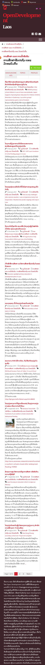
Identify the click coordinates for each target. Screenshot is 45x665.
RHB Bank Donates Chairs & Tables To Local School (20, 371)
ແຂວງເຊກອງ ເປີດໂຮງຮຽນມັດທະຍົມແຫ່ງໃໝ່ (19, 303)
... (28, 136)
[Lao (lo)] (40, 9)
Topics (22, 73)
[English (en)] (37, 9)
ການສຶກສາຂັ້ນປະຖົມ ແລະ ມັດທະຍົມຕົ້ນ (14, 51)
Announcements (10, 74)
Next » (29, 574)
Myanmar (33, 2)
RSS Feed (36, 68)
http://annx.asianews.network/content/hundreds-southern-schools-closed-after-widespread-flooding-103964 (22, 464)
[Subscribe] (39, 34)
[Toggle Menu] (40, 39)
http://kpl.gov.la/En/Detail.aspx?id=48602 (20, 399)
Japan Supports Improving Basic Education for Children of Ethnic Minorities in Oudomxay (22, 94)
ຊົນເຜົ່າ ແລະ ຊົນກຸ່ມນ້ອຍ (26, 87)
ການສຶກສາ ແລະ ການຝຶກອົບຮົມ (12, 48)
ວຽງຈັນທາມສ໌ (24, 149)
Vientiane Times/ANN (28, 409)
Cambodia (16, 2)
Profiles (34, 73)
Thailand (7, 5)
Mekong (7, 2)
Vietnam (16, 5)
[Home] (2, 44)
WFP (23, 151)
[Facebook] (33, 34)
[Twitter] (36, 34)
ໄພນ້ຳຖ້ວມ (8, 411)
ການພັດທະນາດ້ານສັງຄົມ (14, 44)
